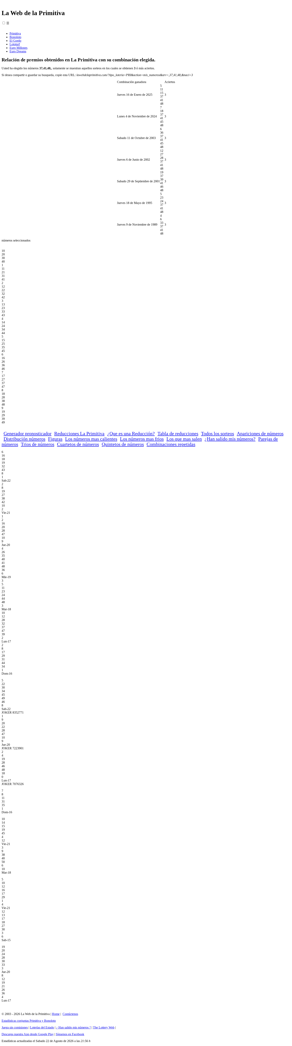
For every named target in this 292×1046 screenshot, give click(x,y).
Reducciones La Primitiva (79, 433)
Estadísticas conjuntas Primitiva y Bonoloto (29, 1020)
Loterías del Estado (42, 1027)
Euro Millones (18, 47)
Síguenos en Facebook (70, 1034)
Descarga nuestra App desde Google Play (28, 1034)
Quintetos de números (123, 444)
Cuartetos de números (78, 444)
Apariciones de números (260, 433)
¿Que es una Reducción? (131, 433)
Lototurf (15, 44)
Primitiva (15, 33)
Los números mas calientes (91, 438)
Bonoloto (15, 37)
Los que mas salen (184, 438)
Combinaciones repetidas (171, 444)
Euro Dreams (18, 51)
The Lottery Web (103, 1027)
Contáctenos (70, 1014)
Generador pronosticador (27, 433)
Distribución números (24, 438)
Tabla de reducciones (178, 433)
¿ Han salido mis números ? (73, 1027)
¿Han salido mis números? (230, 438)
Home (56, 1014)
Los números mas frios (142, 438)
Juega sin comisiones (15, 1027)
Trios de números (37, 444)
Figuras (55, 438)
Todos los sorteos (217, 433)
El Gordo (15, 40)
